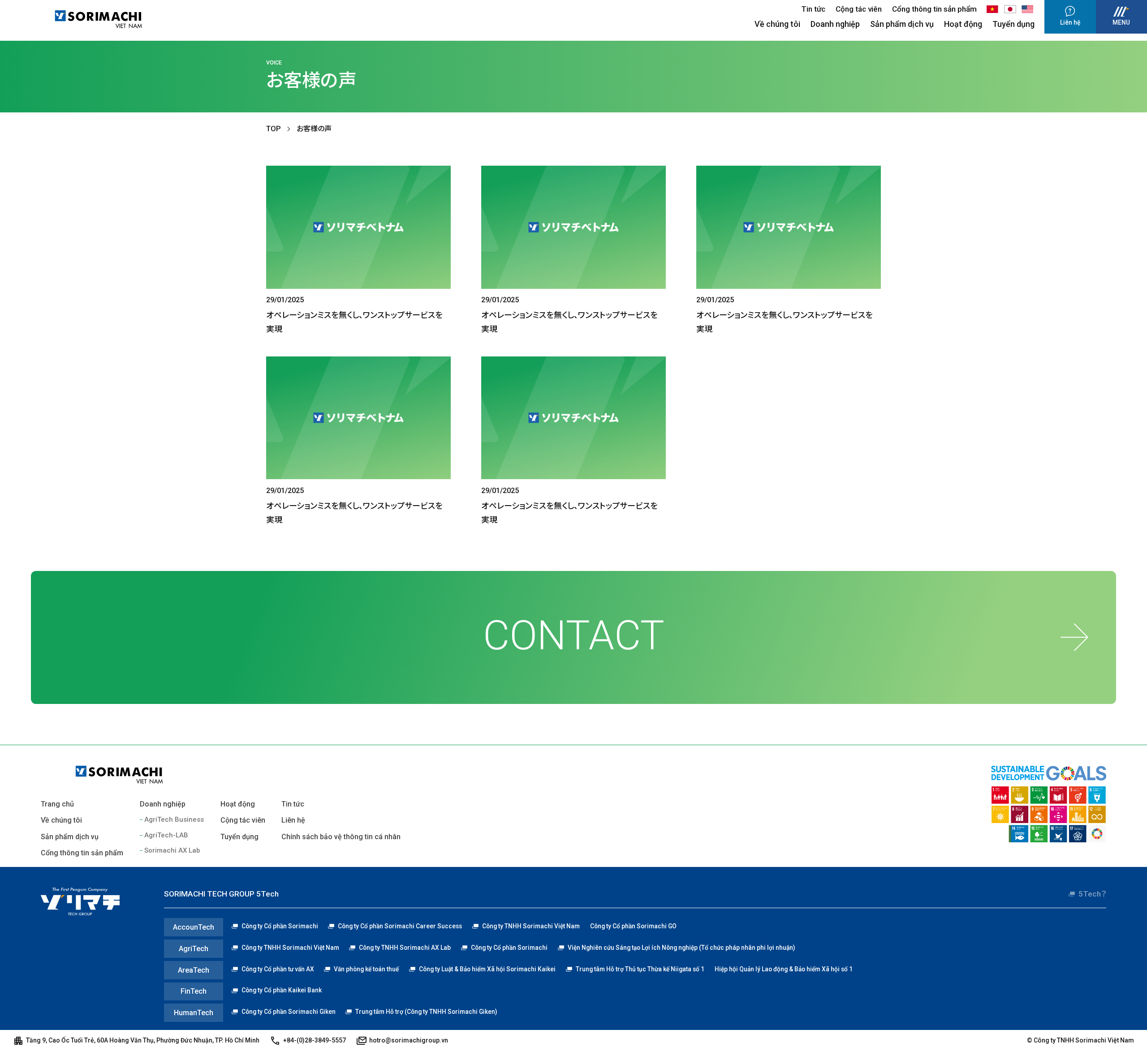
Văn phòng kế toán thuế (366, 969)
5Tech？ (1092, 893)
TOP (273, 128)
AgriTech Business (174, 819)
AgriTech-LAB (166, 835)
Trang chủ (57, 804)
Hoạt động (963, 24)
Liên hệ (293, 820)
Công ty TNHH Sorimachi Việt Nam (531, 926)
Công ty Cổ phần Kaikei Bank (281, 990)
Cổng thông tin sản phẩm (934, 8)
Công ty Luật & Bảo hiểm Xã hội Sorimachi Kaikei (487, 969)
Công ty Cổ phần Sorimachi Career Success (400, 926)
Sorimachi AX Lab (172, 850)
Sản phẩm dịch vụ (902, 24)
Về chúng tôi (777, 24)
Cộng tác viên (859, 8)
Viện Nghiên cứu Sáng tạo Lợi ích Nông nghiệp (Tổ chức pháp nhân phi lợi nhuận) (681, 947)
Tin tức (813, 8)
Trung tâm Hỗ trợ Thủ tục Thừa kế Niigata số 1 (640, 969)
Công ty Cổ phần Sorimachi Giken (288, 1011)
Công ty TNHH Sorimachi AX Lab (405, 947)
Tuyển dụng (1013, 24)
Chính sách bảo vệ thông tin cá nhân (341, 836)
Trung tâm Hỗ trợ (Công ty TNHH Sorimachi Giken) (426, 1011)
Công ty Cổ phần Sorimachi (279, 926)
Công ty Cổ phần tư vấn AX (277, 969)
